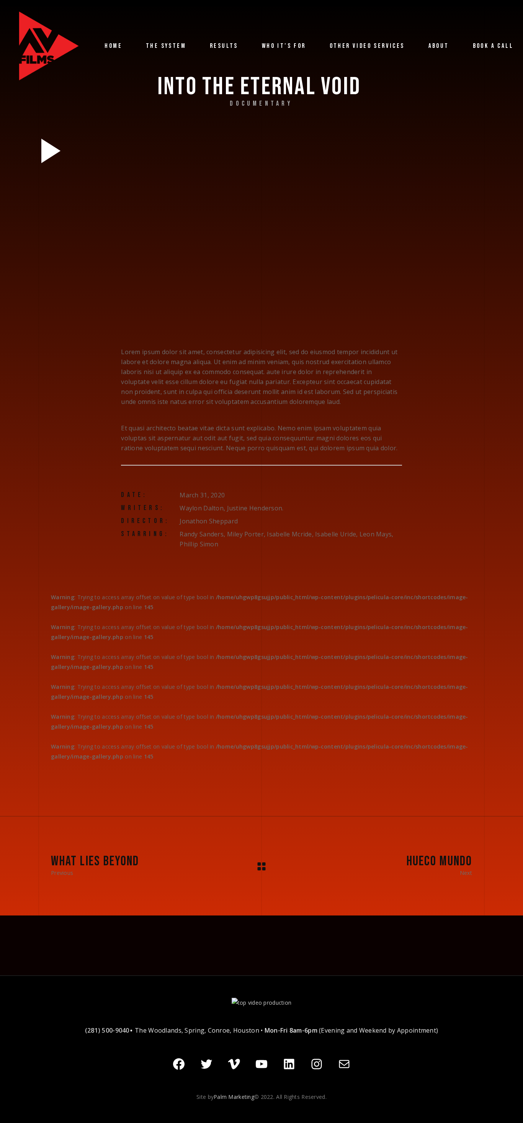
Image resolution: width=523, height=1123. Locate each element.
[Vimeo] (234, 1064)
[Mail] (344, 1064)
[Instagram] (316, 1064)
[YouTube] (261, 1064)
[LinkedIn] (289, 1064)
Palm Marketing (234, 1096)
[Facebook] (178, 1064)
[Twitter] (206, 1064)
